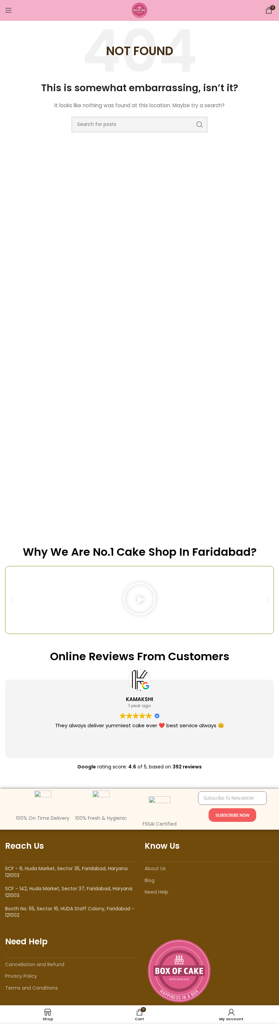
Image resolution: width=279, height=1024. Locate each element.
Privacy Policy (21, 976)
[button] (12, 600)
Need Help (156, 892)
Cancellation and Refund (34, 964)
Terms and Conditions (31, 988)
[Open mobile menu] (8, 10)
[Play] (139, 600)
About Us (155, 868)
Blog (149, 880)
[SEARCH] (200, 124)
